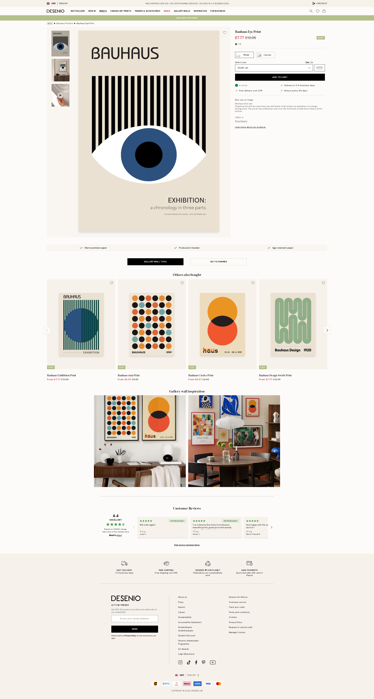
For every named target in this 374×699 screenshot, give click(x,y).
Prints (103, 11)
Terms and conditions (239, 612)
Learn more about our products (250, 127)
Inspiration (200, 11)
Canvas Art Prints (120, 11)
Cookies (233, 617)
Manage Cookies (237, 632)
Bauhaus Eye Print (85, 23)
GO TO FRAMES (218, 261)
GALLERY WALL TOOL (155, 261)
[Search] (311, 11)
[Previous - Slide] (46, 330)
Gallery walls (182, 11)
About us (182, 597)
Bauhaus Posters (65, 23)
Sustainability (185, 617)
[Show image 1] (60, 43)
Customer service (237, 602)
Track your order (237, 607)
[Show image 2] (60, 70)
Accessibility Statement (190, 622)
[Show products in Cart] (324, 11)
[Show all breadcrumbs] (50, 23)
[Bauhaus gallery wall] (140, 441)
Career (181, 612)
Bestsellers (78, 11)
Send (134, 629)
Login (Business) (186, 654)
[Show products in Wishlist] (317, 11)
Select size (240, 62)
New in (92, 11)
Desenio (195, 691)
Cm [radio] (307, 62)
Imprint (181, 607)
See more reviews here (187, 545)
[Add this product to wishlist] (224, 32)
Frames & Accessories (147, 11)
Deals (167, 11)
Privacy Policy (130, 636)
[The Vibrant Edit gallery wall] (234, 441)
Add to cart (280, 77)
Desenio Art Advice (238, 597)
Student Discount (186, 635)
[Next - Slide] (327, 330)
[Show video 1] (60, 95)
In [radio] (312, 62)
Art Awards (183, 649)
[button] (319, 67)
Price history (241, 121)
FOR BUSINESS (217, 11)
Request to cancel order (241, 627)
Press (181, 602)
